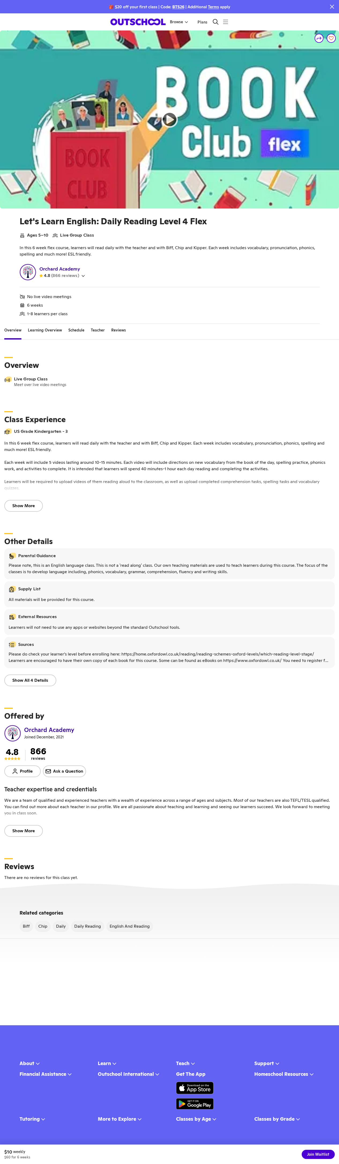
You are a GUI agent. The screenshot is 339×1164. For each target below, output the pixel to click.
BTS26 (178, 6)
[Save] (331, 38)
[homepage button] (138, 21)
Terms (213, 6)
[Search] (216, 22)
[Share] (319, 38)
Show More (23, 505)
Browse (176, 22)
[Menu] (225, 22)
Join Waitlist (318, 1154)
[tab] (12, 330)
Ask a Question (68, 771)
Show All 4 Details (30, 680)
